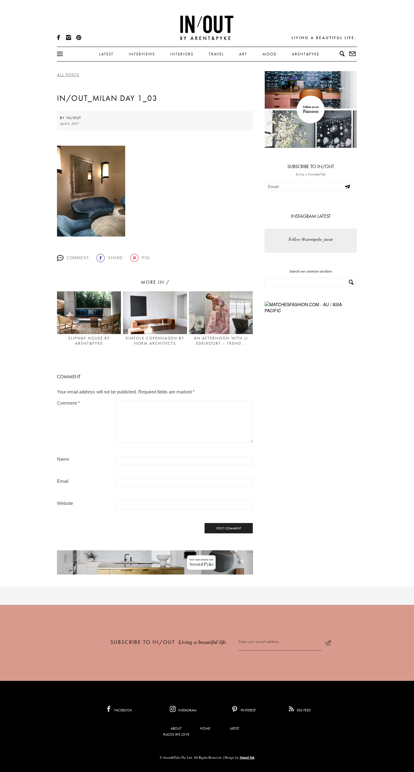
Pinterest (248, 710)
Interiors (182, 54)
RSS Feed (303, 710)
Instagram (186, 710)
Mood (269, 54)
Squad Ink (247, 757)
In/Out (73, 117)
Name (63, 459)
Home (205, 728)
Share (115, 258)
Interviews (142, 54)
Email (62, 481)
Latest (106, 54)
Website (65, 503)
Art (243, 54)
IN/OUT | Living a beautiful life (206, 27)
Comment (78, 258)
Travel (216, 54)
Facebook (122, 710)
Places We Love (176, 734)
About (176, 728)
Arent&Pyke (305, 54)
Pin (145, 258)
